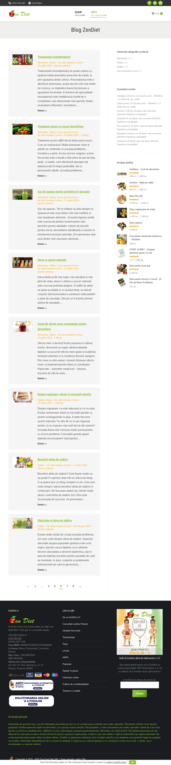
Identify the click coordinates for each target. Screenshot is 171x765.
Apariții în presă (70, 671)
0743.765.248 (18, 3)
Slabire (52, 265)
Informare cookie (71, 677)
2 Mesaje (58, 403)
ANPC (66, 657)
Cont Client (37, 3)
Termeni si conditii (71, 691)
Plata (65, 644)
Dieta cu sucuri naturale (52, 260)
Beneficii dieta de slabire (53, 459)
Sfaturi (52, 62)
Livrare (66, 650)
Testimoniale (69, 637)
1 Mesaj (85, 135)
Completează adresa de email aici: (139, 680)
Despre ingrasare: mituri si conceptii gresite (64, 394)
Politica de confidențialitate (76, 684)
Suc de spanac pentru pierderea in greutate (64, 191)
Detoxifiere (43, 62)
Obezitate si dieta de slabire (55, 520)
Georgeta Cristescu (126, 96)
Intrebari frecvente (71, 630)
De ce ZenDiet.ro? (71, 617)
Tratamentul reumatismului (54, 57)
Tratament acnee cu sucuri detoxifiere (60, 126)
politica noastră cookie (116, 762)
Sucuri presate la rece (67, 132)
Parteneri (67, 664)
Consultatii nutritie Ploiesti (75, 624)
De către (70, 62)
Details (41, 110)
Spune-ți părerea (62, 65)
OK (132, 762)
